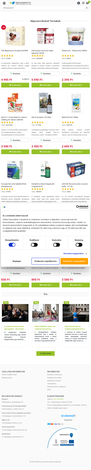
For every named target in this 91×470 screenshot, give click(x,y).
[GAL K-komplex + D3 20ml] (45, 102)
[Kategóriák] (4, 3)
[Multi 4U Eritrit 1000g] (76, 102)
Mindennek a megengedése (74, 261)
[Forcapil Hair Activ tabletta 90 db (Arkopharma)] (15, 169)
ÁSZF (49, 389)
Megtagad (17, 261)
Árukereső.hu (68, 420)
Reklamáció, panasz (54, 381)
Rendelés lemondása (54, 378)
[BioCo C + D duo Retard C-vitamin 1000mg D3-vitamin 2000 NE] (15, 102)
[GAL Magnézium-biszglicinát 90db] (15, 36)
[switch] (34, 245)
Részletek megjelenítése (74, 253)
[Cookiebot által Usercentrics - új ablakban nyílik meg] (78, 207)
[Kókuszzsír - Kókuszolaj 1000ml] (76, 36)
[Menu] (78, 3)
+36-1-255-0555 (58, 399)
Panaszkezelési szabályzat (56, 387)
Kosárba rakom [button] (16, 85)
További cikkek (45, 353)
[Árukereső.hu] (68, 416)
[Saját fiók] (83, 3)
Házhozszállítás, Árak (9, 374)
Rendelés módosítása (54, 374)
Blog (5, 302)
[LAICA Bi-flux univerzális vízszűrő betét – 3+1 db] (76, 169)
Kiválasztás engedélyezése (45, 261)
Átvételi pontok (7, 378)
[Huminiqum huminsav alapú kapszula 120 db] (45, 36)
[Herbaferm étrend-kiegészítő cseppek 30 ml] (45, 169)
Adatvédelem (51, 384)
